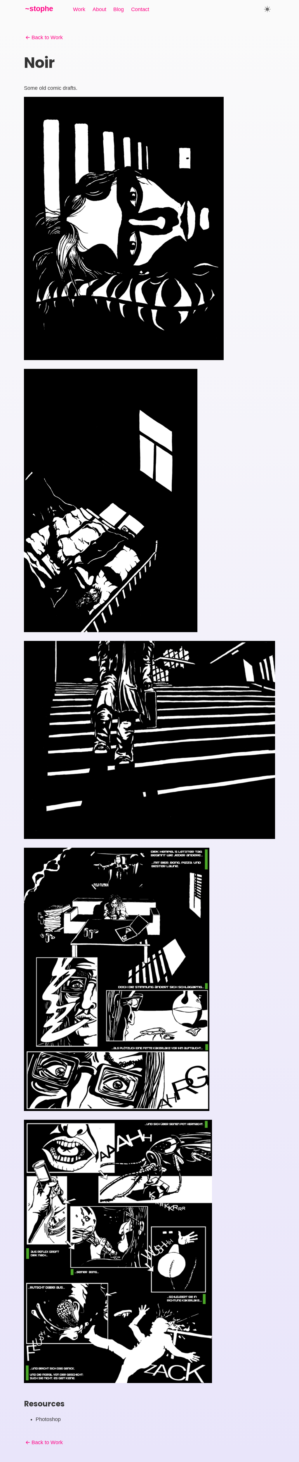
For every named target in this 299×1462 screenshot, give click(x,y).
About (99, 9)
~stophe (39, 9)
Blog (118, 9)
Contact (140, 9)
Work (79, 9)
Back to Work (47, 37)
